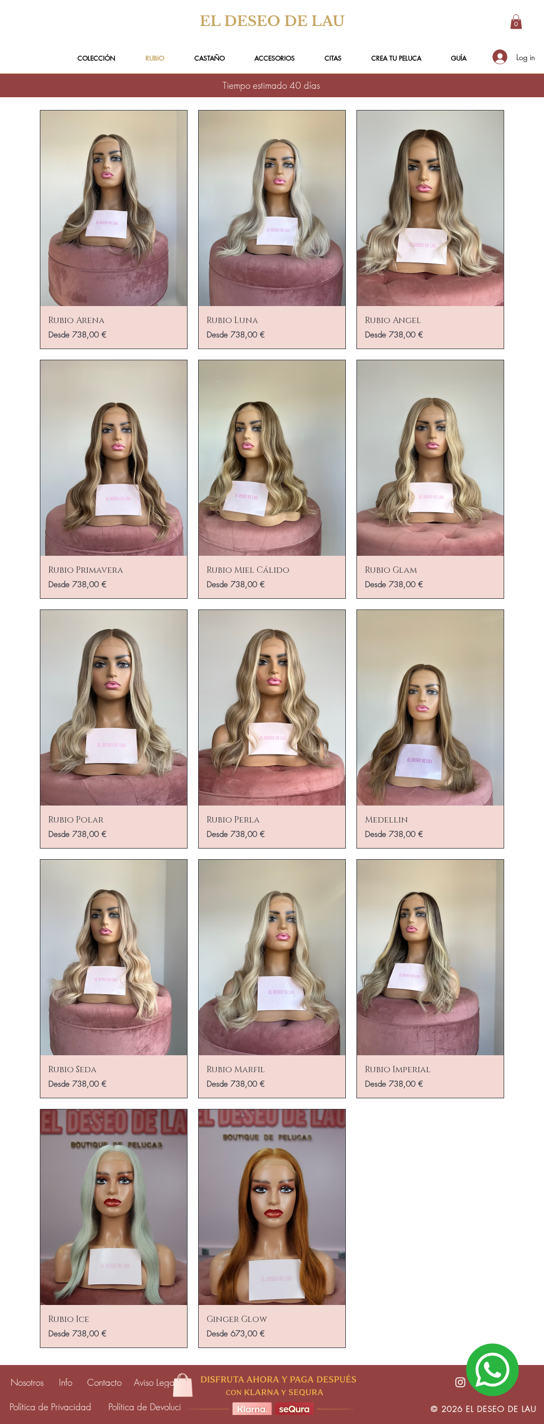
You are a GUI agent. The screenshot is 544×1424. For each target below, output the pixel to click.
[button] (516, 21)
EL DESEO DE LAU (272, 21)
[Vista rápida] (113, 208)
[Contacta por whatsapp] (492, 1369)
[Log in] (499, 56)
